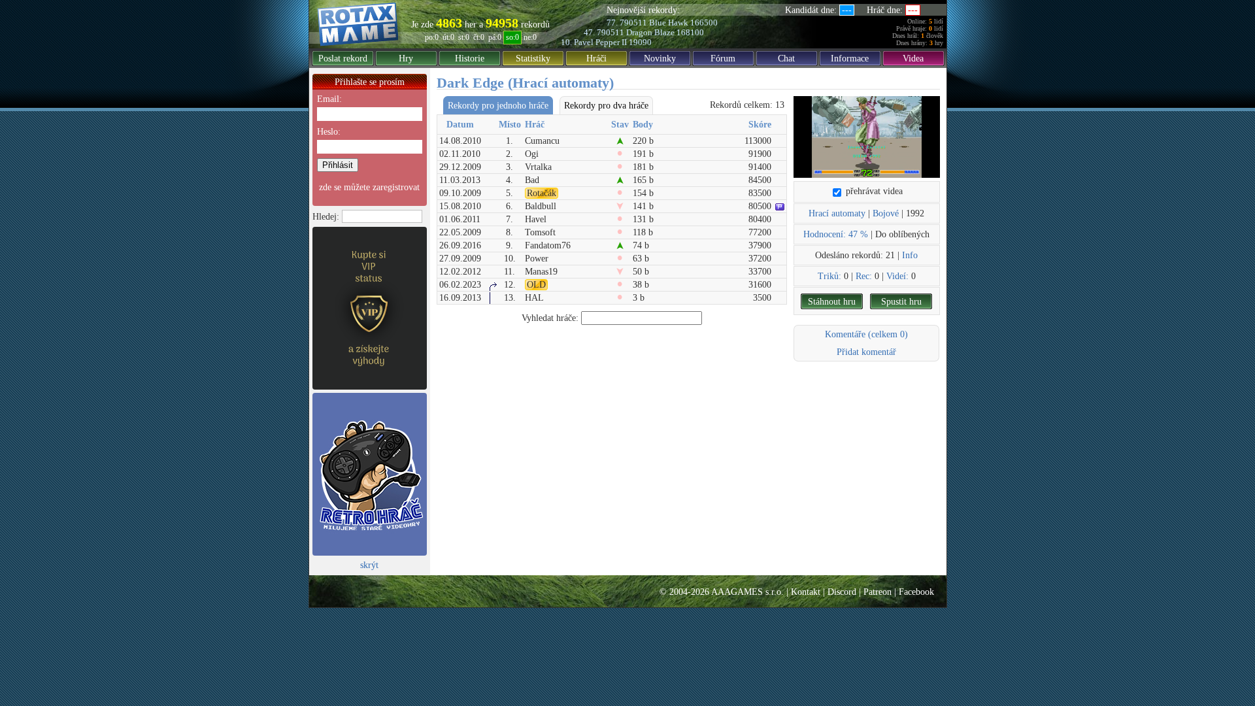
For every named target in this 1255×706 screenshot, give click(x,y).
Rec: (864, 276)
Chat (786, 58)
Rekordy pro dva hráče (606, 105)
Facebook (916, 592)
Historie (469, 58)
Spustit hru (901, 302)
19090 (640, 42)
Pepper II (611, 42)
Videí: (897, 276)
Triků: (829, 276)
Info (910, 255)
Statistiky (533, 58)
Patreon (877, 592)
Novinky (660, 58)
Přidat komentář (866, 352)
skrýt (369, 565)
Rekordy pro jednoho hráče (498, 105)
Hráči (596, 58)
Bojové (886, 213)
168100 (690, 32)
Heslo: (329, 132)
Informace (850, 58)
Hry (406, 58)
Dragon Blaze (650, 32)
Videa (913, 58)
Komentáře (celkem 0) (866, 334)
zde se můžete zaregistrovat (369, 187)
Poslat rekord (342, 58)
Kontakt (805, 592)
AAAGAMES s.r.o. (747, 592)
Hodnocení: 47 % (835, 234)
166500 (704, 22)
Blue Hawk (668, 22)
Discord (842, 592)
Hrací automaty (837, 213)
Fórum (723, 58)
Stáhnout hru (832, 302)
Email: (329, 99)
